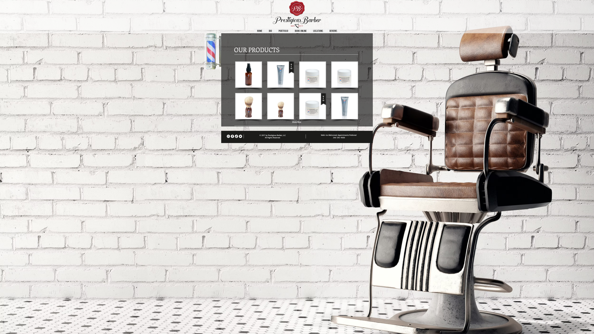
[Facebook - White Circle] (232, 136)
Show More (296, 122)
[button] (248, 74)
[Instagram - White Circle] (228, 136)
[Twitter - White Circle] (240, 136)
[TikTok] (236, 136)
